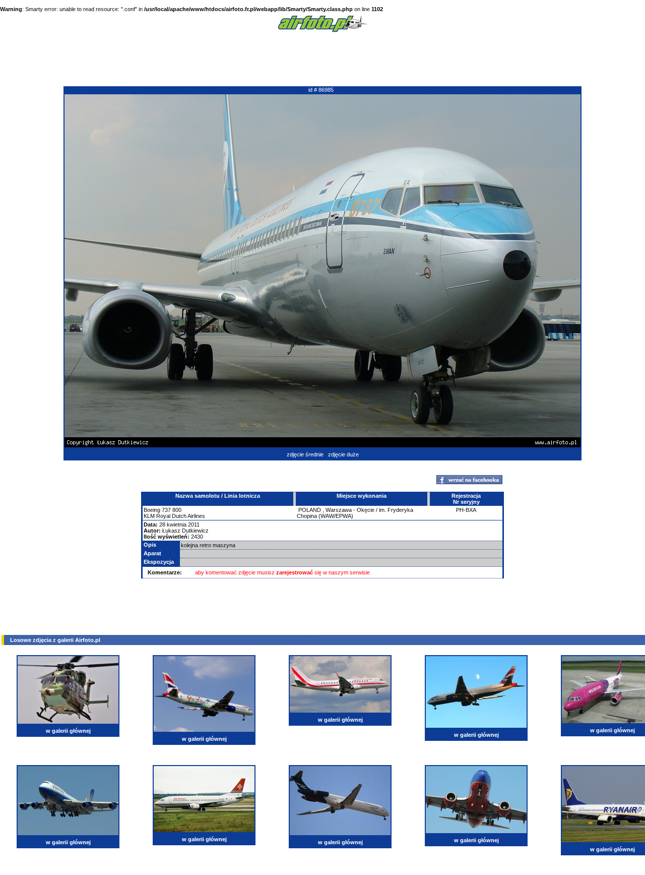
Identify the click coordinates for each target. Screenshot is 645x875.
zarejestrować (294, 572)
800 (176, 510)
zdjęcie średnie (305, 454)
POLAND (309, 510)
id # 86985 (321, 90)
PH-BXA (466, 510)
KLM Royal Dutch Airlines (174, 516)
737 (166, 510)
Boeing (152, 510)
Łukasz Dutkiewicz (185, 531)
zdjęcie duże (343, 454)
